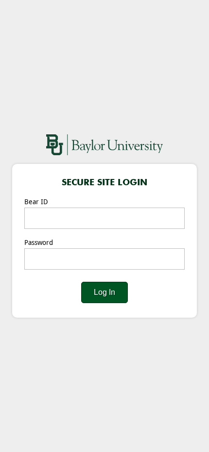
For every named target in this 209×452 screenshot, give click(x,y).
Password (38, 243)
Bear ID (36, 202)
